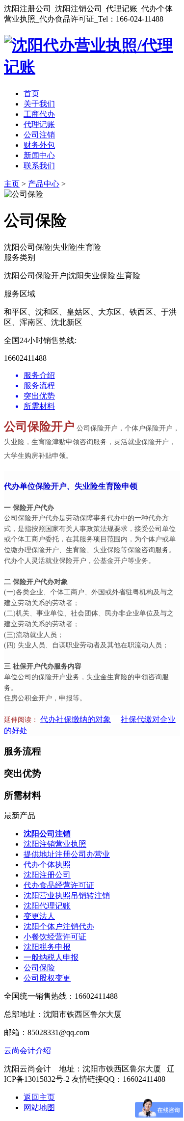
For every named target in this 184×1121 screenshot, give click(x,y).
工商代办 (39, 114)
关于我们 (39, 104)
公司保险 (39, 967)
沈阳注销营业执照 (55, 844)
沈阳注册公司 (47, 875)
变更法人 (39, 916)
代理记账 (39, 124)
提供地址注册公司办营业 (67, 854)
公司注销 (39, 135)
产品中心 (43, 184)
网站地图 (39, 1107)
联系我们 (39, 165)
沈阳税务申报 (47, 947)
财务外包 (39, 145)
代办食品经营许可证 (59, 885)
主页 (12, 184)
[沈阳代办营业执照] (92, 67)
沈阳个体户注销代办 (59, 926)
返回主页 (39, 1097)
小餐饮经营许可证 (55, 937)
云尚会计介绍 (27, 1050)
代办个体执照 (47, 864)
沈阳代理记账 (47, 906)
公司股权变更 (47, 978)
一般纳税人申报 (51, 957)
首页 (31, 93)
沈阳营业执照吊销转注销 (67, 895)
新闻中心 (39, 155)
